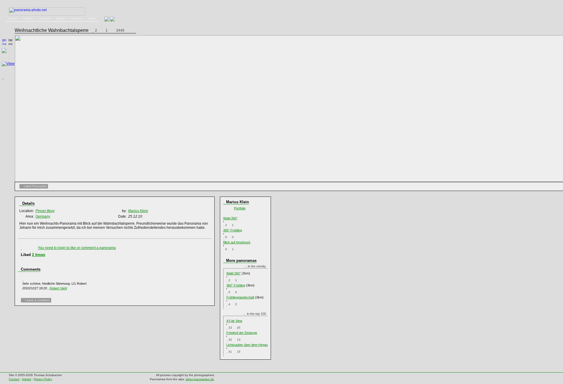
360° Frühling (232, 230)
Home (13, 18)
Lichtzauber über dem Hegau (247, 345)
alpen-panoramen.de (200, 379)
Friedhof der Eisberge (241, 332)
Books (60, 18)
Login (92, 18)
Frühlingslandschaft (240, 297)
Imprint (26, 379)
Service (44, 18)
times (38, 254)
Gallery (28, 18)
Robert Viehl (58, 288)
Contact (76, 18)
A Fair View (234, 320)
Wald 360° (230, 218)
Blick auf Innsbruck (236, 242)
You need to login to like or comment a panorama (77, 248)
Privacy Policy (43, 379)
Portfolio (239, 208)
